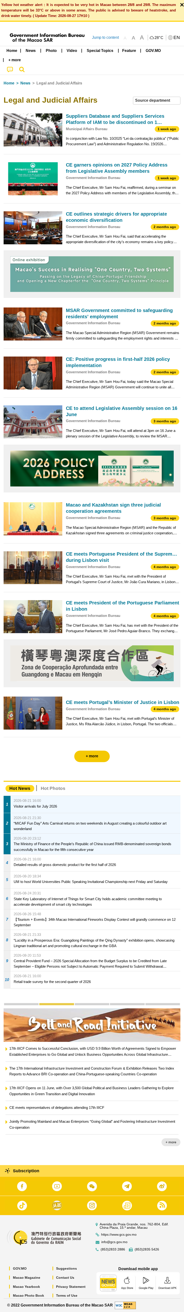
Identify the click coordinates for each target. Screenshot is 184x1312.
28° (159, 38)
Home (9, 83)
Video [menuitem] (72, 51)
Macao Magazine (26, 1277)
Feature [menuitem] (129, 51)
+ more (171, 1142)
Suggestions (66, 1268)
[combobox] (156, 100)
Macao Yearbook (26, 1287)
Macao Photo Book (28, 1295)
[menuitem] (31, 50)
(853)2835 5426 (147, 1249)
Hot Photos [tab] (53, 788)
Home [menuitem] (11, 51)
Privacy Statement (71, 1287)
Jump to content (105, 37)
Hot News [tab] (19, 788)
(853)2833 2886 (113, 1249)
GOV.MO (20, 1268)
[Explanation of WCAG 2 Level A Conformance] (125, 1305)
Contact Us (65, 1277)
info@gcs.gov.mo (114, 1242)
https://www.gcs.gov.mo (119, 1234)
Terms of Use (66, 1295)
